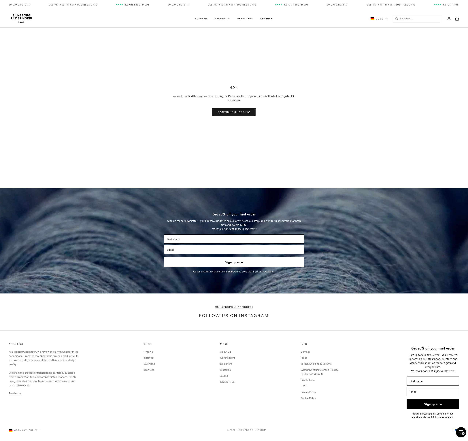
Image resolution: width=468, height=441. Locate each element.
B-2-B (304, 386)
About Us (225, 351)
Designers (226, 363)
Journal (224, 375)
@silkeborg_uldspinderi (234, 307)
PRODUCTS (222, 18)
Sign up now (234, 262)
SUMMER (201, 18)
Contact (305, 351)
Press (304, 357)
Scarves (148, 357)
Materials (225, 369)
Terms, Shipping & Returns (316, 363)
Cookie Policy (308, 398)
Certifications (227, 357)
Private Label (308, 380)
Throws (148, 351)
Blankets (149, 369)
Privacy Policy (308, 392)
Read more (15, 393)
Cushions (149, 363)
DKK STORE (227, 381)
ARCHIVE (266, 18)
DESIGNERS (245, 18)
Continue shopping (234, 112)
